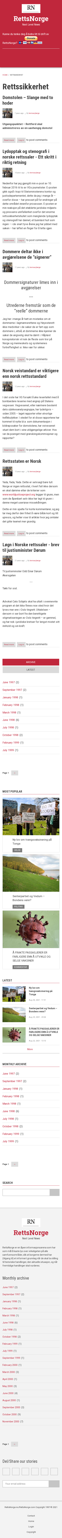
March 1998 (9, 712)
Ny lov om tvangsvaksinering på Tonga (32, 841)
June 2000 (8, 1393)
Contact (31, 1516)
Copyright (31, 1532)
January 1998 (10, 697)
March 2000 (8, 1372)
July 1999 (8, 750)
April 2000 (7, 1379)
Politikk (18, 906)
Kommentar (20, 967)
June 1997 (8, 682)
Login (31, 1527)
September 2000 (11, 1407)
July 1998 (8, 727)
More (30, 1049)
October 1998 (10, 735)
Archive (31, 662)
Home (5, 75)
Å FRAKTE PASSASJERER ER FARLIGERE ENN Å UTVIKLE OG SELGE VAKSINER (32, 956)
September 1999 (11, 1358)
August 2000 (9, 1400)
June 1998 (8, 720)
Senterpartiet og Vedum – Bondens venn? (29, 898)
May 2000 (7, 1386)
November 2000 (10, 1421)
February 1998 (10, 705)
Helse (17, 850)
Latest (31, 669)
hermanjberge (34, 113)
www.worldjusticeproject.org (19, 494)
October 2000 (9, 1414)
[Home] (31, 8)
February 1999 (10, 742)
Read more (10, 141)
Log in (21, 140)
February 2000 (10, 1365)
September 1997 (12, 689)
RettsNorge (31, 18)
